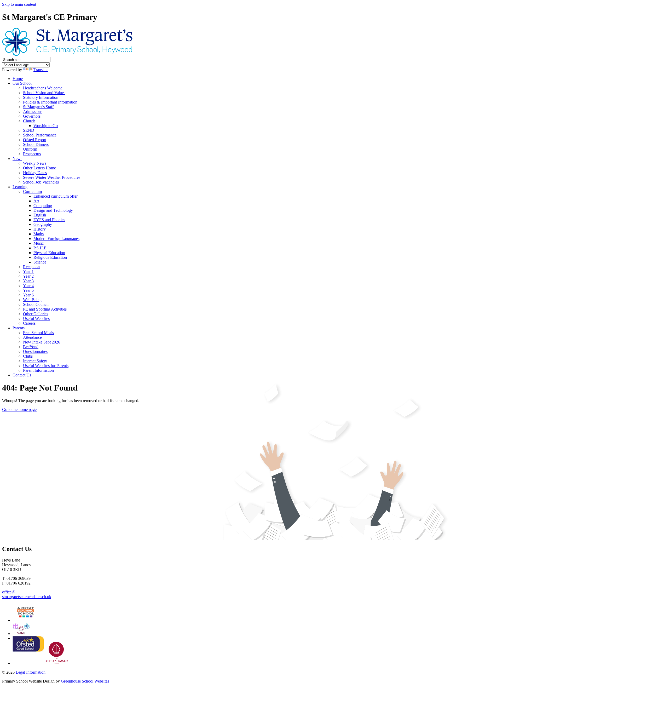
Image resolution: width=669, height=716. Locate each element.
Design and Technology (53, 210)
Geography (42, 224)
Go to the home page (19, 409)
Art (36, 201)
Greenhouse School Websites (85, 681)
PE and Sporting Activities (45, 309)
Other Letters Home (39, 168)
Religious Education (50, 257)
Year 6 (28, 295)
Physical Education (49, 252)
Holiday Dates (35, 172)
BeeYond (30, 347)
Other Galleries (35, 314)
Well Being (32, 299)
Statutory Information (40, 97)
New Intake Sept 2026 (41, 342)
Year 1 (28, 271)
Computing (42, 205)
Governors (32, 116)
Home (18, 78)
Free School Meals (38, 332)
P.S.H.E (40, 248)
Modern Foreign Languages (56, 238)
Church (29, 121)
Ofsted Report (34, 140)
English (39, 215)
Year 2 (28, 276)
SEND (28, 130)
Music (38, 243)
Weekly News (34, 163)
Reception (31, 267)
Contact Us (22, 375)
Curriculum (32, 191)
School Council (36, 304)
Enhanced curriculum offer (55, 196)
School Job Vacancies (41, 182)
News (17, 158)
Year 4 (28, 285)
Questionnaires (35, 351)
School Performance (39, 135)
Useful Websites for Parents (45, 365)
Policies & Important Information (50, 102)
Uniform (30, 149)
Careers (29, 323)
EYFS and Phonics (49, 219)
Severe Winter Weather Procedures (51, 177)
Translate (40, 69)
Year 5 (28, 290)
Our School (22, 83)
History (39, 229)
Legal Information (30, 672)
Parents (19, 328)
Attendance (32, 337)
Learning (20, 187)
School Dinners (36, 144)
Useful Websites (36, 318)
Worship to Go (45, 125)
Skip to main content (19, 4)
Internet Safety (35, 361)
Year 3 (28, 281)
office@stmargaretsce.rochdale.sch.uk (26, 594)
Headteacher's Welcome (42, 88)
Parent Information (38, 370)
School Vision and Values (44, 92)
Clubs (28, 356)
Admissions (32, 111)
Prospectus (32, 154)
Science (39, 262)
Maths (38, 234)
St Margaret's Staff (38, 107)
